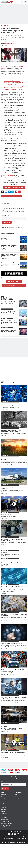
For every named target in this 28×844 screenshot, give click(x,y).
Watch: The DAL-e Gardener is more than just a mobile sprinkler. (14, 543)
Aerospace (4, 722)
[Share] (6, 192)
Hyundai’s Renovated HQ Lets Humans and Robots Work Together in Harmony (13, 540)
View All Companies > (14, 281)
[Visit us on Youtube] (15, 834)
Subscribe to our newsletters (14, 187)
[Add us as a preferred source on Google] (19, 192)
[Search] (22, 2)
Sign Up (4, 788)
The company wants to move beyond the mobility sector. (12, 491)
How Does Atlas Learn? (7, 514)
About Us (4, 837)
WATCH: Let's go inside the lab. (8, 516)
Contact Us (9, 837)
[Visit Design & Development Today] (3, 770)
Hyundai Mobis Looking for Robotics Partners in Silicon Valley (10, 263)
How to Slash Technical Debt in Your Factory (8, 330)
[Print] (2, 192)
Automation (5, 25)
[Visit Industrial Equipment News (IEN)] (17, 770)
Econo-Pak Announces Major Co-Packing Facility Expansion (9, 322)
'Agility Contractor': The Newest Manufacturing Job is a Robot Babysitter (13, 753)
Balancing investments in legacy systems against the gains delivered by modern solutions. (13, 646)
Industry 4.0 (5, 299)
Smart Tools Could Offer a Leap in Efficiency (9, 302)
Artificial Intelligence (7, 695)
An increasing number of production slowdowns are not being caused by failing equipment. (13, 406)
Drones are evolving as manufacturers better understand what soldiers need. (11, 729)
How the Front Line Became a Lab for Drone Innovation (12, 725)
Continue (7, 222)
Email (2, 781)
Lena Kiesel (4, 552)
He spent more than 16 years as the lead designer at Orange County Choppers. (13, 618)
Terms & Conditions (8, 838)
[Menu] (25, 2)
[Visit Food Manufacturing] (10, 769)
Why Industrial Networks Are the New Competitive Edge (14, 587)
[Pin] (16, 192)
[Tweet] (12, 192)
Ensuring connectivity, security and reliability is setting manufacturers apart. (12, 590)
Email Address (6, 215)
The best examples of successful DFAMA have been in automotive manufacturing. (13, 673)
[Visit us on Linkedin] (18, 834)
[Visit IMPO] (24, 770)
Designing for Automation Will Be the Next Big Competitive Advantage (13, 670)
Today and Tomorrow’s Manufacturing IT (11, 643)
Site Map (15, 840)
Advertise (16, 837)
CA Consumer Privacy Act (20, 838)
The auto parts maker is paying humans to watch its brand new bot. (13, 756)
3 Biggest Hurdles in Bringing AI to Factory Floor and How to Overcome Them (13, 698)
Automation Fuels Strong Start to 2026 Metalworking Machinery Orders (9, 247)
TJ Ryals (3, 561)
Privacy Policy (23, 837)
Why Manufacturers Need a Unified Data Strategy (9, 312)
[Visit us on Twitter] (12, 834)
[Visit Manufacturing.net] (10, 772)
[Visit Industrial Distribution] (3, 772)
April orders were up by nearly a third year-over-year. (13, 433)
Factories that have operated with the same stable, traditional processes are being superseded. (13, 701)
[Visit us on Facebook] (9, 834)
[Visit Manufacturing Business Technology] (17, 772)
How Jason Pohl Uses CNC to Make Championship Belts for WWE (14, 615)
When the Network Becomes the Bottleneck (9, 237)
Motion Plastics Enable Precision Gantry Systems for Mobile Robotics (9, 255)
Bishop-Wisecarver (9, 43)
